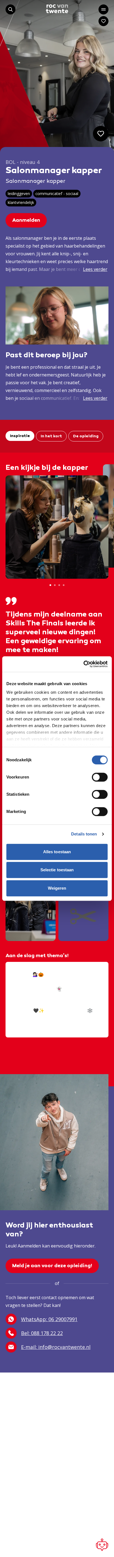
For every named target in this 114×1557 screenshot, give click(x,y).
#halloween (60, 1018)
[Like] (100, 133)
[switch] (100, 777)
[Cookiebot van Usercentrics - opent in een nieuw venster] (83, 664)
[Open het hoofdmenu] (103, 9)
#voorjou (49, 1025)
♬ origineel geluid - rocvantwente (42, 1032)
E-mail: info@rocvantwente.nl (55, 1347)
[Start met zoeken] (10, 9)
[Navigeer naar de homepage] (57, 8)
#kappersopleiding (26, 1018)
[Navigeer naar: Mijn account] (103, 21)
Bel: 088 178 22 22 (42, 1333)
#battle (81, 1018)
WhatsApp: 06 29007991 (49, 1319)
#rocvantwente (22, 1025)
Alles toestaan (57, 851)
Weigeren (57, 888)
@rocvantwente (23, 967)
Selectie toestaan (57, 869)
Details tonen (84, 834)
